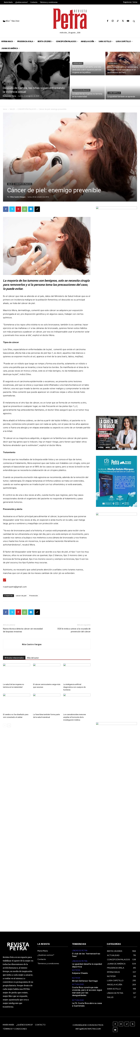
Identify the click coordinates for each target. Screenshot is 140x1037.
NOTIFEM (76, 970)
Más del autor (33, 658)
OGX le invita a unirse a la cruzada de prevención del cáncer (74, 630)
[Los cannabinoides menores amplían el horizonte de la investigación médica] (77, 703)
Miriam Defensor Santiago (85, 981)
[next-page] (9, 725)
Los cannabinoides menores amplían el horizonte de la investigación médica (74, 717)
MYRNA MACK (77, 63)
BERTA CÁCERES (9, 84)
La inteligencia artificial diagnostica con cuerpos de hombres (74, 687)
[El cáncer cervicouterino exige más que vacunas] (46, 672)
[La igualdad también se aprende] (122, 87)
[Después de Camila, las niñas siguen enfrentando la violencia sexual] (35, 75)
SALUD (12, 109)
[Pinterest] (18, 209)
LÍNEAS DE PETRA (79, 951)
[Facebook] (107, 21)
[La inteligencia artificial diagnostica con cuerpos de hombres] (77, 672)
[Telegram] (31, 209)
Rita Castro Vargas (17, 197)
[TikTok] (118, 21)
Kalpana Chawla (80, 973)
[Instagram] (113, 21)
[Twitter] (123, 21)
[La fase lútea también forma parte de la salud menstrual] (46, 703)
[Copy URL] (37, 209)
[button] (133, 21)
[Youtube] (128, 21)
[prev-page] (4, 725)
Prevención (33, 596)
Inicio (5, 109)
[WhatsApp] (24, 209)
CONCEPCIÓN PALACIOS (81, 90)
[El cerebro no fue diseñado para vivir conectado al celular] (16, 703)
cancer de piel (21, 596)
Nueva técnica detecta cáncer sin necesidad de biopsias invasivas (23, 630)
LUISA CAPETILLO (114, 93)
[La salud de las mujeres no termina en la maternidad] (87, 87)
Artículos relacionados (14, 658)
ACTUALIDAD (78, 984)
